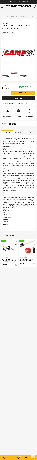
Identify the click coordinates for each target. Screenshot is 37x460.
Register (25, 1)
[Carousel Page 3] (18, 270)
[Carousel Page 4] (20, 270)
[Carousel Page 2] (16, 270)
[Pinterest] (15, 124)
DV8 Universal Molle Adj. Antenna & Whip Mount (26, 259)
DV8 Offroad (5, 257)
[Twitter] (13, 124)
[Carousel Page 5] (22, 270)
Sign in (21, 1)
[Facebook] (10, 124)
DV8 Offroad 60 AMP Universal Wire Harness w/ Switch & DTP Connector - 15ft (9, 261)
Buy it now (18, 98)
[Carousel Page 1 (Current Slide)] (14, 270)
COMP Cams (5, 23)
